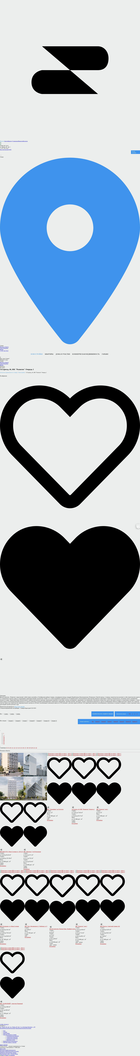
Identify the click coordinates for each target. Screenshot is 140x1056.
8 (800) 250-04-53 (4, 1024)
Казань (1, 349)
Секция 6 (17, 720)
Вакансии (20, 141)
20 (4, 740)
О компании (15, 141)
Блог (4, 1030)
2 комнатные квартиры (12, 1037)
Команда (10, 141)
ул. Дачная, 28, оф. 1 (15, 1027)
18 (4, 737)
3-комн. (18, 714)
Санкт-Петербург (4, 348)
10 (10, 747)
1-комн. (6, 714)
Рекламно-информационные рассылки (9, 1051)
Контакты (25, 141)
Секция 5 (10, 720)
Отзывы (5, 1032)
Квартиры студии (10, 1039)
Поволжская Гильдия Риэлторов (23, 1028)
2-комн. (12, 714)
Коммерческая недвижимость (85, 354)
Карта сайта (3, 1048)
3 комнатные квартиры (12, 1038)
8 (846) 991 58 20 (4, 145)
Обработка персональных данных (8, 1052)
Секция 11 (54, 720)
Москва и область (4, 347)
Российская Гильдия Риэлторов (7, 1028)
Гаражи (105, 354)
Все (1, 714)
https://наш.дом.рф (19, 706)
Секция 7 (24, 720)
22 (4, 743)
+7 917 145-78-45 (4, 148)
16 (23, 747)
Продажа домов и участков (9, 1042)
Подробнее (3, 866)
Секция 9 (39, 720)
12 (14, 747)
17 (4, 736)
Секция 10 (46, 720)
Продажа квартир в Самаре (9, 1034)
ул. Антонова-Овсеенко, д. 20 (28, 1027)
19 (4, 739)
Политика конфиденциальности (8, 1050)
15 (21, 747)
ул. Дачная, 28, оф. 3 (5, 1027)
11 (12, 747)
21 (4, 742)
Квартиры (49, 354)
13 (16, 747)
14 (18, 747)
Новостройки (37, 354)
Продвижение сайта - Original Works (9, 1054)
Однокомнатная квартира (12, 1036)
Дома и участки (63, 354)
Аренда (6, 141)
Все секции (3, 720)
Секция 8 (32, 720)
